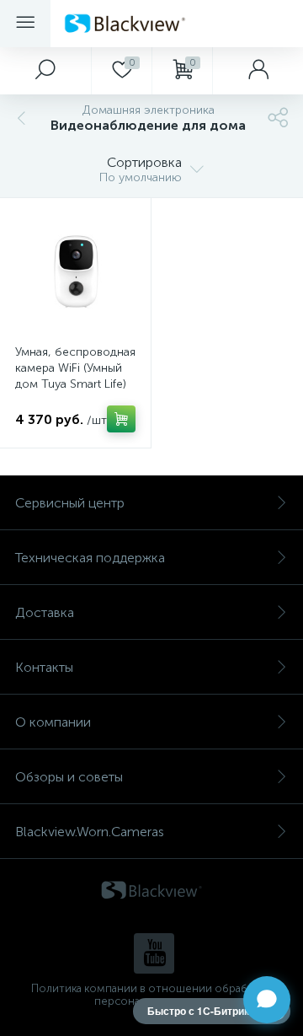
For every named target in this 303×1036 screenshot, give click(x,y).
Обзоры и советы (69, 777)
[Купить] (121, 418)
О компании (53, 722)
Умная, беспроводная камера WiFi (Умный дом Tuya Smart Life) (75, 368)
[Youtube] (154, 953)
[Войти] (257, 70)
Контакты (44, 667)
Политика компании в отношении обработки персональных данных (152, 994)
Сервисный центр (70, 503)
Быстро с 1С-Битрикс (201, 1010)
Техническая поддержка (90, 558)
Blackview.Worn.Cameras (89, 832)
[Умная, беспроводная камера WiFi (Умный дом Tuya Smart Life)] (75, 273)
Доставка (44, 612)
